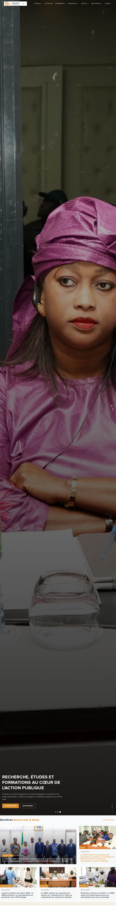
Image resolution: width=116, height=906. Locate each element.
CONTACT (108, 3)
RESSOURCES (72, 3)
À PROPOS (37, 3)
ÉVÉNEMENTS (59, 3)
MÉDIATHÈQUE (95, 3)
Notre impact (28, 806)
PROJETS (84, 3)
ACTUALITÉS (49, 3)
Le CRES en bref (10, 806)
